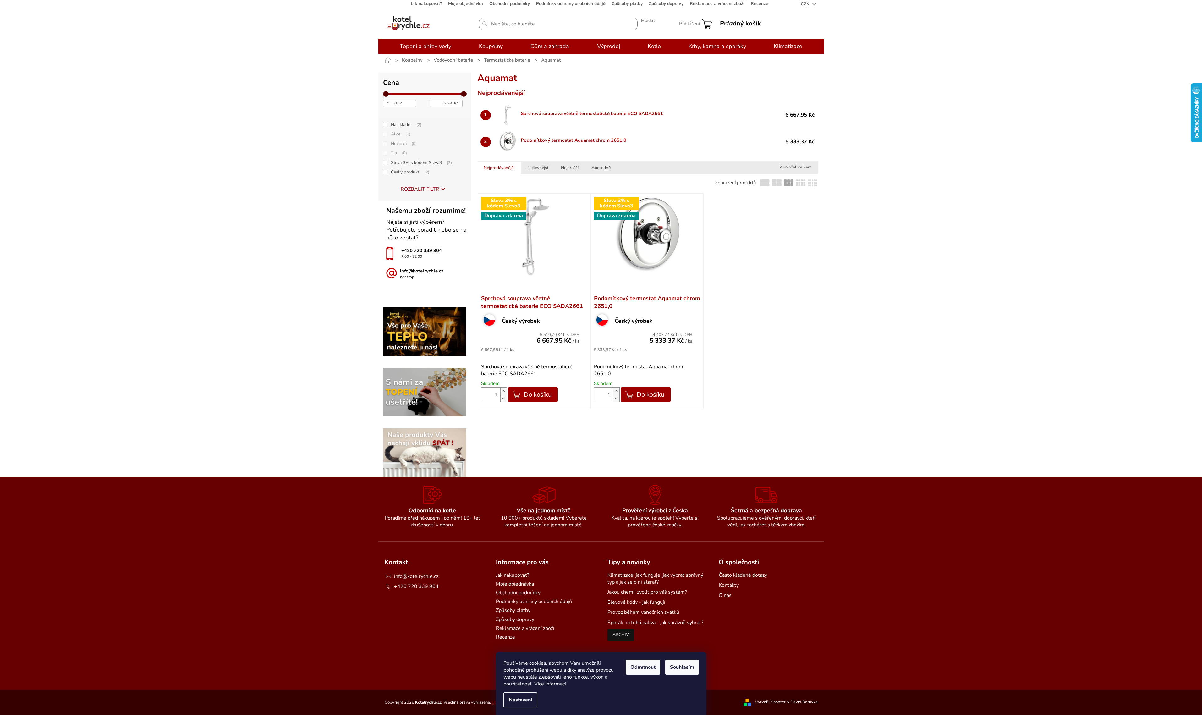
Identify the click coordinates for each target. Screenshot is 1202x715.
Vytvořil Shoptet (770, 702)
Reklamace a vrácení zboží (717, 4)
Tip (398, 153)
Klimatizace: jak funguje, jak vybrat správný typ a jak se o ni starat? (655, 579)
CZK (805, 4)
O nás (725, 595)
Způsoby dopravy (666, 4)
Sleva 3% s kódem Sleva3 (421, 163)
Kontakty (729, 585)
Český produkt (409, 172)
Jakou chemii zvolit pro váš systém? (647, 592)
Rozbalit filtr (420, 189)
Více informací (550, 683)
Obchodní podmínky (509, 4)
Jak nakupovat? (426, 4)
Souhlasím (682, 667)
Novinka (403, 143)
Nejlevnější (537, 168)
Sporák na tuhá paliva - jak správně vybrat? (655, 622)
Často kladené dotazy (743, 575)
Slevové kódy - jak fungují (636, 602)
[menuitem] (425, 46)
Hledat (648, 21)
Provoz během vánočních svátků (643, 612)
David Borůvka (804, 702)
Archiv (620, 635)
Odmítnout (643, 667)
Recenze (759, 4)
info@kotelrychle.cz (416, 576)
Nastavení (520, 699)
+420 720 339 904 (416, 586)
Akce (400, 134)
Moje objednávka (465, 4)
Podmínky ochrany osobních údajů (571, 4)
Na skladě (405, 125)
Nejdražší (570, 168)
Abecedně (601, 168)
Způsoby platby (627, 4)
